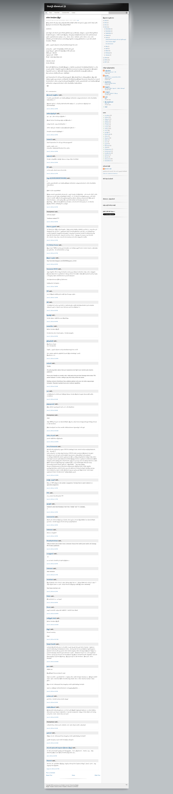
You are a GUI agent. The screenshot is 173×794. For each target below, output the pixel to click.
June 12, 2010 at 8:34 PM (52, 321)
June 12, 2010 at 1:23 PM (52, 108)
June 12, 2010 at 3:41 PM (52, 207)
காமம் (106, 130)
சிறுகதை (107, 138)
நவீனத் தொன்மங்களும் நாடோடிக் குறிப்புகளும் (116, 39)
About (50, 12)
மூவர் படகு (107, 103)
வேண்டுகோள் (108, 160)
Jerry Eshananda (52, 446)
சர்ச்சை (106, 136)
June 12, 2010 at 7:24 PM (52, 297)
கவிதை (106, 128)
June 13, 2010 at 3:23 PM (52, 549)
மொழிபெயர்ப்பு (108, 153)
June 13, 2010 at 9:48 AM (52, 410)
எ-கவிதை (107, 124)
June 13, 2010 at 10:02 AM (52, 430)
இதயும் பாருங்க (51, 258)
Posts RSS (57, 12)
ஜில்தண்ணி (50, 341)
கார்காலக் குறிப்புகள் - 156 (110, 71)
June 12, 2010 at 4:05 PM (52, 221)
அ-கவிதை (107, 115)
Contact (73, 12)
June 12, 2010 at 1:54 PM (52, 134)
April (107, 48)
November (108, 31)
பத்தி (78, 20)
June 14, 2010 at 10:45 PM (52, 717)
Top (126, 784)
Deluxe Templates (63, 786)
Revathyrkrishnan (52, 540)
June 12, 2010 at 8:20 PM (52, 310)
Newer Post (49, 775)
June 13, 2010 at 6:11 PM (52, 591)
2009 (105, 57)
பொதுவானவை (108, 149)
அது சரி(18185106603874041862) (56, 178)
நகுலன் (106, 143)
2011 (105, 25)
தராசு (48, 666)
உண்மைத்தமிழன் (51, 113)
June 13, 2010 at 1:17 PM (52, 499)
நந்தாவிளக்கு (108, 82)
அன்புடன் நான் (51, 435)
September (108, 33)
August (107, 35)
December (108, 29)
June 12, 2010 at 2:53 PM (52, 162)
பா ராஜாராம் (107, 92)
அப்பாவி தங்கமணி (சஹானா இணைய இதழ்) (59, 747)
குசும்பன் (49, 733)
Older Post (97, 775)
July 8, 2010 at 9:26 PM (52, 755)
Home (46, 12)
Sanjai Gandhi (51, 644)
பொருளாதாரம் (108, 151)
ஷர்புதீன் (49, 504)
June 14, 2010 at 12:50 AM (52, 624)
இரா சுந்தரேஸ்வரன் (109, 102)
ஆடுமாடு (49, 156)
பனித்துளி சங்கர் (51, 618)
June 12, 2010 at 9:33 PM (52, 336)
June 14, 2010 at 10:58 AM (52, 661)
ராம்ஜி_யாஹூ (51, 480)
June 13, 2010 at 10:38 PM (52, 613)
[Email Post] (47, 85)
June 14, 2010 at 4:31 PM (52, 691)
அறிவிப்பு (107, 121)
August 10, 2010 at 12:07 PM (53, 768)
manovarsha (50, 517)
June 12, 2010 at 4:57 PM (52, 253)
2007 (105, 62)
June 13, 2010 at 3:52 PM (52, 563)
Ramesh (49, 760)
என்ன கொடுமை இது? (53, 17)
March (107, 50)
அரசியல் (106, 117)
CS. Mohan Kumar (52, 245)
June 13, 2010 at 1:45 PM (52, 536)
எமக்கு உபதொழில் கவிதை (110, 83)
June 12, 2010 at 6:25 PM (52, 264)
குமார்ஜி (106, 132)
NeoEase (76, 786)
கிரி (48, 302)
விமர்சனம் (107, 155)
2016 (105, 20)
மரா (48, 391)
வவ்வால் (49, 363)
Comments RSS (65, 12)
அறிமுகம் (107, 119)
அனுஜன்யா (107, 87)
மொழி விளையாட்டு (56, 6)
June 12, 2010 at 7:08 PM (52, 286)
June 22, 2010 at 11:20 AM (52, 743)
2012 (105, 22)
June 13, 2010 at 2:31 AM (52, 386)
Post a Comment (50, 772)
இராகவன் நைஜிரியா (52, 95)
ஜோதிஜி (49, 315)
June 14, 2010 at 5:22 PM (52, 702)
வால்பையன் (50, 696)
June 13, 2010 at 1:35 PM (52, 525)
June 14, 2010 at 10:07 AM (52, 639)
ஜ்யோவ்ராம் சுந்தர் (108, 168)
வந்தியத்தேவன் (51, 707)
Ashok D (49, 139)
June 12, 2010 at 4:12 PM (52, 240)
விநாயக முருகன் (52, 226)
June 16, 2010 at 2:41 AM (52, 728)
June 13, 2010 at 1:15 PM (52, 488)
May (107, 46)
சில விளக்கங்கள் (109, 43)
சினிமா (106, 140)
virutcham (50, 579)
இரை (106, 98)
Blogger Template (50, 786)
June (107, 37)
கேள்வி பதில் (107, 134)
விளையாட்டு (107, 158)
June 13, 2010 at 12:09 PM (52, 441)
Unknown (50, 529)
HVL (48, 493)
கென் (106, 107)
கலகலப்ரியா (50, 326)
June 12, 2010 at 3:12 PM (52, 173)
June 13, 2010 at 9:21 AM (52, 399)
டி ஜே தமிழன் (108, 70)
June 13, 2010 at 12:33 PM (52, 475)
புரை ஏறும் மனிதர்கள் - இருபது (111, 93)
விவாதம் (106, 157)
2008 (105, 60)
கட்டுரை (106, 126)
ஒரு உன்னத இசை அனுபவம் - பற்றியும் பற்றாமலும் (115, 88)
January (108, 55)
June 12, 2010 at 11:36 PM (52, 358)
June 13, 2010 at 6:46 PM (52, 602)
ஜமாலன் (106, 75)
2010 (105, 27)
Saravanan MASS (52, 269)
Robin (48, 596)
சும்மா (106, 141)
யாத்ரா (106, 97)
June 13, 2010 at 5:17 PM (52, 574)
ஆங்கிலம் (107, 123)
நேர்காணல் (107, 145)
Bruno (49, 607)
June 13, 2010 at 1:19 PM (52, 512)
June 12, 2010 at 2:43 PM (52, 151)
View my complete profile (110, 173)
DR (48, 167)
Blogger (77, 785)
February (108, 53)
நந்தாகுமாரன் (50, 404)
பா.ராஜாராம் (50, 553)
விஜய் (48, 629)
